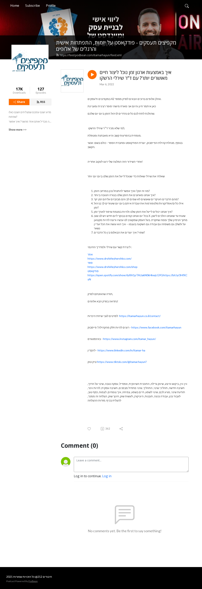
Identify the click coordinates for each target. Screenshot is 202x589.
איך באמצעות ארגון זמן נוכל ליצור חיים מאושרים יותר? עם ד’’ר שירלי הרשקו (135, 75)
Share (21, 102)
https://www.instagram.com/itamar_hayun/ (129, 339)
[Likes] (89, 429)
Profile (51, 5)
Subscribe (32, 5)
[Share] (121, 429)
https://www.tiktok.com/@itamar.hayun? (122, 361)
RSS (42, 102)
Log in (106, 476)
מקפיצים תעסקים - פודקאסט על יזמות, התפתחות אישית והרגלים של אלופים (116, 46)
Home (14, 5)
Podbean (33, 581)
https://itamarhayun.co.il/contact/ (140, 316)
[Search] (186, 5)
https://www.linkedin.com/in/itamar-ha (121, 350)
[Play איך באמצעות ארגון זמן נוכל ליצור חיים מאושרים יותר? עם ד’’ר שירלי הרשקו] (92, 74)
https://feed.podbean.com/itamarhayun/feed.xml (91, 55)
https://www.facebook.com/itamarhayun (156, 327)
